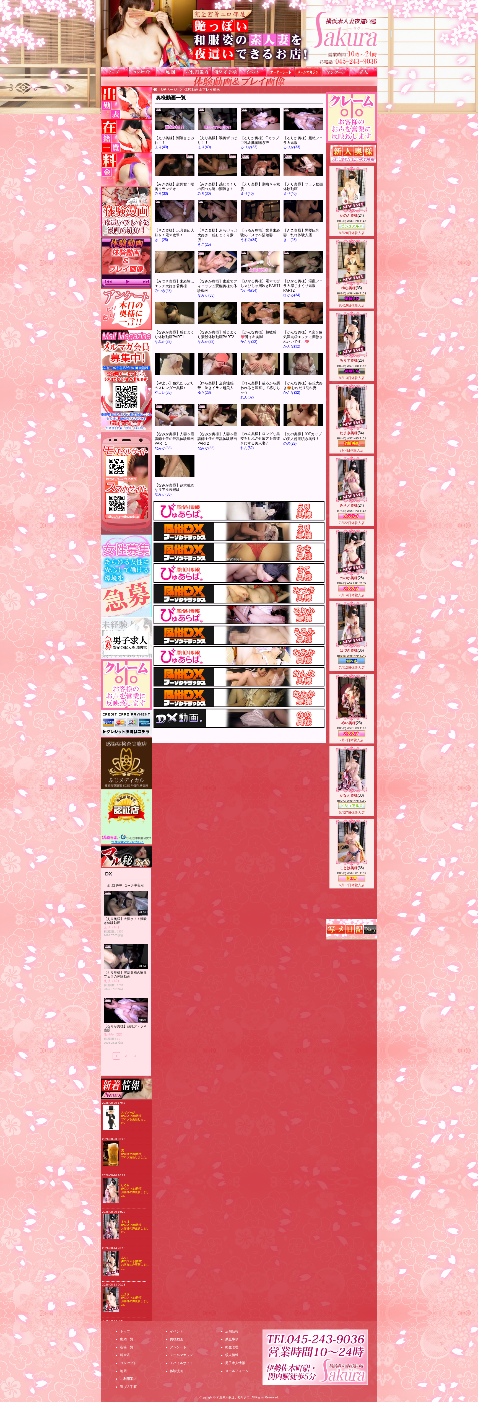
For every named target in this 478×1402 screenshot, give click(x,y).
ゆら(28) (204, 392)
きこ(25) (161, 240)
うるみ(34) (248, 240)
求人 (363, 72)
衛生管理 (231, 1347)
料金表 (125, 1355)
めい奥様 (348, 723)
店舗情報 (231, 1331)
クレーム (351, 117)
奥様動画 (176, 1339)
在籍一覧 (126, 136)
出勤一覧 (126, 103)
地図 (170, 72)
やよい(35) (163, 392)
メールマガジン (308, 72)
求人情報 (231, 1355)
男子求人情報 (235, 1363)
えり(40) (161, 147)
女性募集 (126, 576)
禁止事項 (231, 1339)
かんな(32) (248, 342)
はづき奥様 (349, 650)
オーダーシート (280, 72)
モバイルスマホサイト (126, 483)
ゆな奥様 (348, 288)
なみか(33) (206, 295)
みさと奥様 (349, 505)
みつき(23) (163, 291)
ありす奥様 (349, 360)
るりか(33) (248, 147)
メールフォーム (236, 1371)
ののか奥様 (349, 578)
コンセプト (142, 72)
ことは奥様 (349, 868)
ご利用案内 (197, 72)
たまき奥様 (349, 433)
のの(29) (290, 443)
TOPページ (168, 89)
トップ (114, 72)
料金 (126, 169)
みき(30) (161, 193)
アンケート (336, 72)
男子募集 (126, 638)
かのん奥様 (349, 215)
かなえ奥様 (349, 795)
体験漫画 (176, 1371)
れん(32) (247, 397)
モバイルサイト (181, 1363)
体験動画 (126, 262)
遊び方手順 (225, 72)
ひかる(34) (248, 290)
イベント (253, 72)
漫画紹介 (126, 211)
